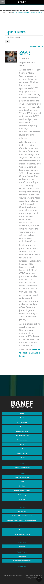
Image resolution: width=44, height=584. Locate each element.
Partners (22, 530)
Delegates (22, 499)
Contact (22, 457)
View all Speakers (36, 46)
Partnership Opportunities (22, 534)
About (22, 418)
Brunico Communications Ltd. (34, 577)
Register (22, 546)
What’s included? (22, 422)
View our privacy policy (36, 578)
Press (22, 444)
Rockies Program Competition (22, 560)
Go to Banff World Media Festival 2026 (27, 13)
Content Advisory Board (22, 435)
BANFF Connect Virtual (22, 477)
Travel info (22, 449)
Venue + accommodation (22, 467)
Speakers (22, 486)
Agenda (22, 481)
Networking (22, 495)
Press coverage (22, 440)
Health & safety (22, 453)
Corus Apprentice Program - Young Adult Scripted (22, 520)
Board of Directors (22, 431)
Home (22, 413)
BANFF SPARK (22, 511)
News (22, 427)
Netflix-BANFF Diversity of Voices (22, 516)
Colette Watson (24, 53)
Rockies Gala (22, 556)
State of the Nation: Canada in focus (29, 352)
